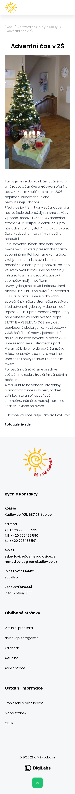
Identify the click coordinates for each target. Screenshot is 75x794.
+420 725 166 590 (24, 535)
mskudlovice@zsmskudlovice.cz (31, 561)
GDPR (9, 723)
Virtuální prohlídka (19, 628)
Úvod (8, 27)
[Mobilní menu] (66, 7)
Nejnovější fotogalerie (22, 638)
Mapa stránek (15, 713)
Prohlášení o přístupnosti (24, 703)
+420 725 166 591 (22, 540)
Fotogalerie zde (18, 424)
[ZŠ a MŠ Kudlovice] (37, 464)
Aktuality (11, 658)
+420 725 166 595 (23, 530)
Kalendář (12, 648)
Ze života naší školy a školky (38, 27)
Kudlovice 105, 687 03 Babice (28, 514)
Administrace (15, 668)
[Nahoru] (37, 783)
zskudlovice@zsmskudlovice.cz (30, 556)
